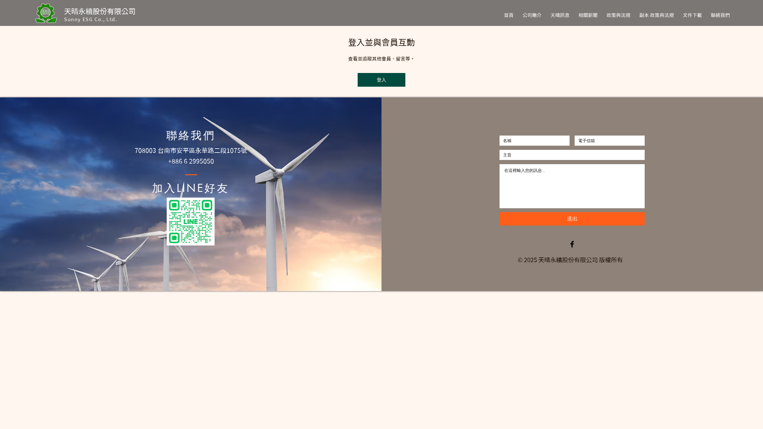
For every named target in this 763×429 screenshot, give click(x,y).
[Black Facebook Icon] (572, 244)
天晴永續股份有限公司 (100, 11)
